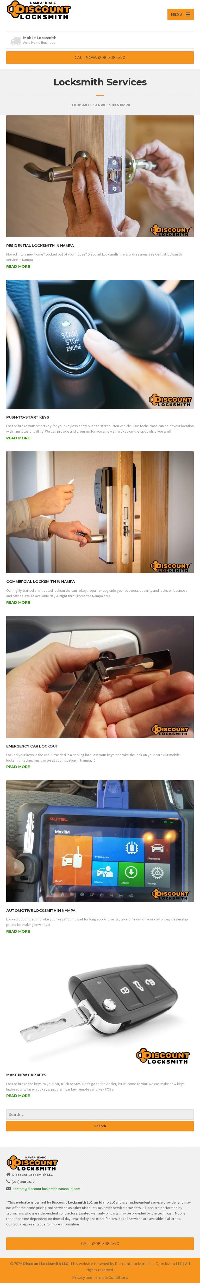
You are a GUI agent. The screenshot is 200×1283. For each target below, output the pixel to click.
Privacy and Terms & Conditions (100, 1277)
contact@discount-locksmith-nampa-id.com (46, 1188)
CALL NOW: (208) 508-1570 (100, 57)
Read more (18, 266)
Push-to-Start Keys (27, 417)
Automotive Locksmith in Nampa (41, 910)
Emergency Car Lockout (32, 746)
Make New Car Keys (26, 1075)
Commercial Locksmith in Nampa (40, 581)
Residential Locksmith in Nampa (40, 245)
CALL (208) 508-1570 (100, 1243)
